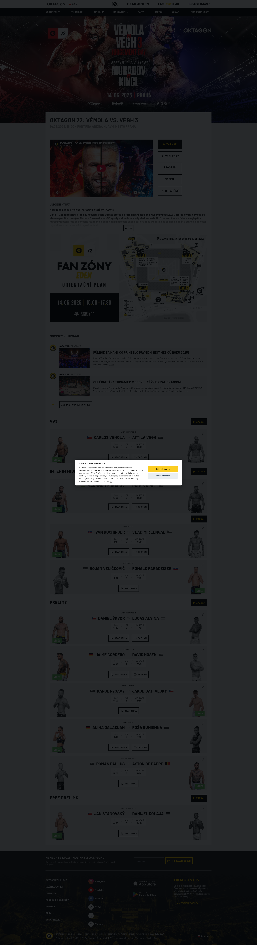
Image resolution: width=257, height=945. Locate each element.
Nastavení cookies (163, 476)
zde (111, 481)
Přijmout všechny (163, 469)
